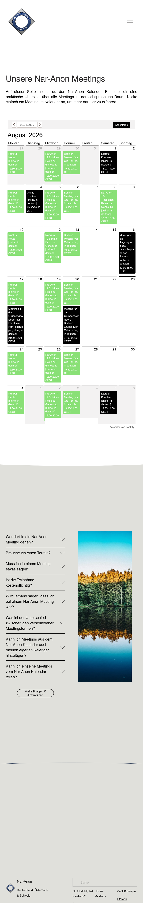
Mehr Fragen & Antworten (35, 693)
